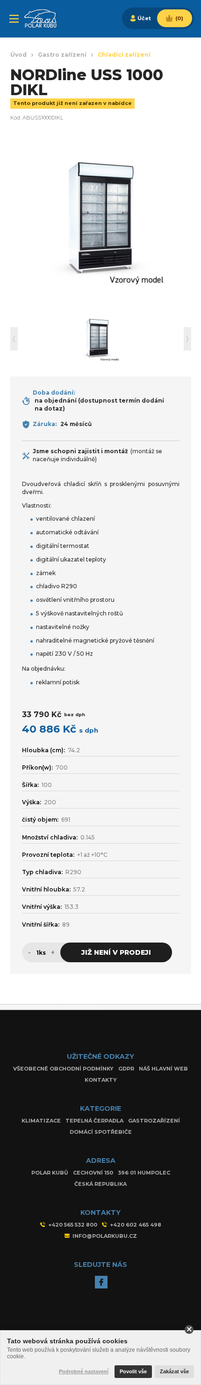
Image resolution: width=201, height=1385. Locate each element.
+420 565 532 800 (72, 1224)
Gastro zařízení (62, 55)
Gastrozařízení (154, 1120)
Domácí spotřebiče (101, 1132)
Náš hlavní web (163, 1068)
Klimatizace (41, 1120)
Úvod (18, 55)
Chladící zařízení (124, 55)
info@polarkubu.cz (104, 1236)
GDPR (126, 1068)
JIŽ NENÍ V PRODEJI (116, 952)
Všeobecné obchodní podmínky (63, 1068)
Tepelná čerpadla (94, 1120)
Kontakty (101, 1080)
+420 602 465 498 (135, 1224)
